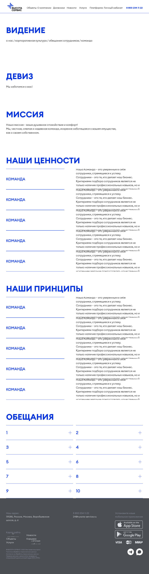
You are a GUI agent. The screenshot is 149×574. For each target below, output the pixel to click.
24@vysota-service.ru (84, 516)
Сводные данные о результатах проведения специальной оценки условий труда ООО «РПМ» (23, 557)
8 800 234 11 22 (81, 513)
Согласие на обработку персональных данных (22, 554)
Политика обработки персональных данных (21, 552)
